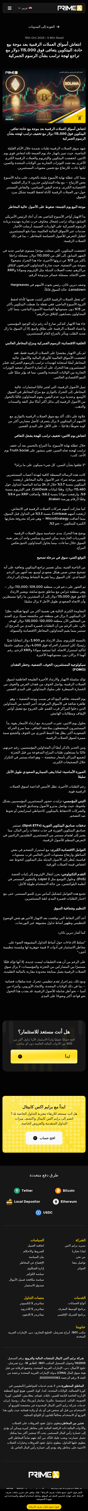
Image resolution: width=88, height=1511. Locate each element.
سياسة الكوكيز (35, 1274)
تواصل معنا (79, 1262)
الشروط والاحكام (33, 1251)
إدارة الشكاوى (35, 1268)
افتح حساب (47, 1138)
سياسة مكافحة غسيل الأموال (26, 1279)
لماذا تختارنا (79, 1251)
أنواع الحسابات (77, 1303)
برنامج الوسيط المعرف (72, 1309)
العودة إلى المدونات (41, 27)
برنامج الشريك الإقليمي (72, 1314)
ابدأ (67, 1056)
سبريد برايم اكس (75, 1245)
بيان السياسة (36, 1257)
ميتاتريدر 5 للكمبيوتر (32, 1303)
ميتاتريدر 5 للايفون (33, 1314)
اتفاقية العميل (36, 1245)
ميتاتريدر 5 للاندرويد (32, 1309)
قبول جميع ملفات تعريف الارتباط (44, 1506)
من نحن (81, 1257)
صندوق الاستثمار (34, 1285)
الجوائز (81, 1268)
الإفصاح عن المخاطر (32, 1262)
